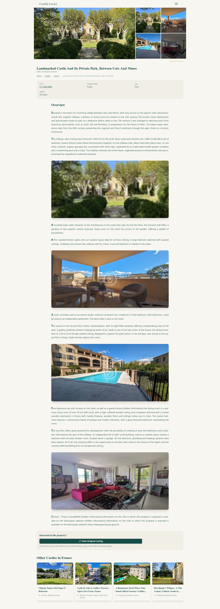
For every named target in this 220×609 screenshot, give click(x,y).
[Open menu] (176, 3)
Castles (47, 76)
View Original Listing (92, 541)
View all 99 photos (176, 61)
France (56, 76)
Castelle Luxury (48, 4)
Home (39, 76)
